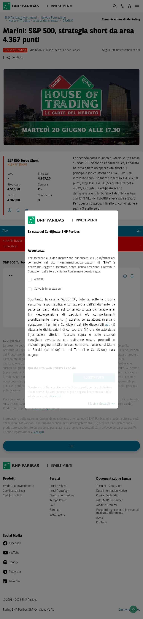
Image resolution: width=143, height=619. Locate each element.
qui (107, 324)
